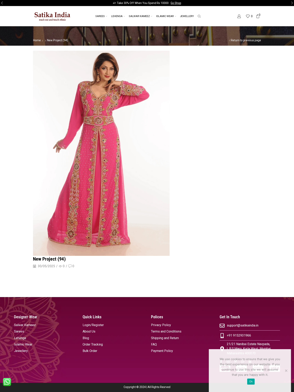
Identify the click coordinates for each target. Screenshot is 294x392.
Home (37, 40)
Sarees (100, 16)
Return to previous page (246, 40)
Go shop (176, 3)
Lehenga (117, 16)
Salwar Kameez (139, 16)
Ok (251, 381)
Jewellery (187, 16)
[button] (2, 3)
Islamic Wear (165, 16)
